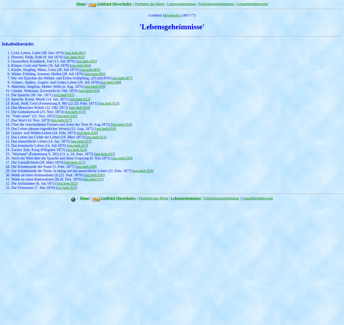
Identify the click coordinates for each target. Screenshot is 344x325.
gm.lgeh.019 (105, 129)
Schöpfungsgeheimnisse (216, 4)
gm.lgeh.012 (79, 99)
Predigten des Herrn (150, 4)
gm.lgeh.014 (79, 108)
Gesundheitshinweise (252, 4)
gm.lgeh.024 (76, 150)
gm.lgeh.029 (143, 171)
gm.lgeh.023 (77, 146)
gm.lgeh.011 (64, 95)
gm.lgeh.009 (95, 87)
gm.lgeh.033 (66, 188)
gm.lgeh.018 (121, 124)
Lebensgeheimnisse (181, 4)
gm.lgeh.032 (67, 183)
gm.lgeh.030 (94, 175)
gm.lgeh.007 (122, 78)
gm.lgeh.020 (87, 133)
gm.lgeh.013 (108, 103)
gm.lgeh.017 (61, 120)
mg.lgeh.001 (75, 53)
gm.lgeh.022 (81, 141)
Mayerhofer (172, 15)
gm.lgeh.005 (90, 70)
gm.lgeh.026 (122, 158)
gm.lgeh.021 (96, 137)
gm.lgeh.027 (75, 162)
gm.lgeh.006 (95, 74)
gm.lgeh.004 (80, 65)
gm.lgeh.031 (93, 179)
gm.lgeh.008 (110, 82)
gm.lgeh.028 (86, 167)
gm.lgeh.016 (67, 116)
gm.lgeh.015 (75, 112)
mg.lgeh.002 (74, 57)
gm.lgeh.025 (104, 154)
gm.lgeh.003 (86, 61)
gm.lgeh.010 (89, 91)
